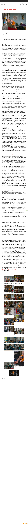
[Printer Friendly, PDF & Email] (3, 378)
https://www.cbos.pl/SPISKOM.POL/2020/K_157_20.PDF (9, 269)
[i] (12, 154)
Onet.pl (9, 272)
